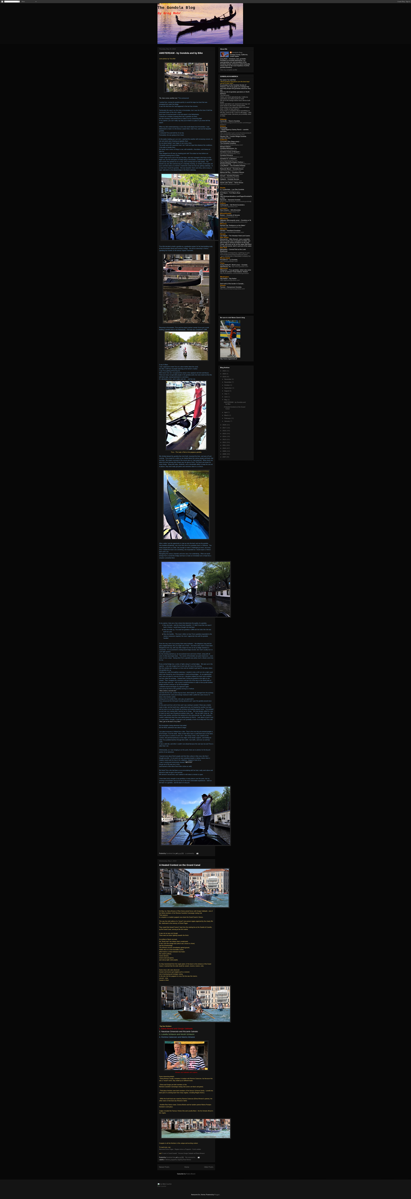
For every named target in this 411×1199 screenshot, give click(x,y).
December (228, 379)
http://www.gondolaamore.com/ (230, 170)
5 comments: (189, 853)
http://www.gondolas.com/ (229, 160)
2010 (224, 448)
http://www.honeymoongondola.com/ (232, 289)
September (228, 388)
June (226, 397)
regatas (180, 1160)
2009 (224, 451)
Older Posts (208, 1167)
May (226, 399)
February (227, 418)
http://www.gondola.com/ (228, 150)
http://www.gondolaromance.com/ (231, 157)
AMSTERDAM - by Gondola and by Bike (181, 53)
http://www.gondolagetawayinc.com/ (232, 167)
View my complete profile (228, 70)
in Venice (167, 1160)
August (226, 391)
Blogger (217, 1195)
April (226, 412)
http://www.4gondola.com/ (229, 206)
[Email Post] (197, 853)
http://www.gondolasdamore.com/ (231, 174)
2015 (224, 433)
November (228, 382)
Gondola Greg (237, 52)
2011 (224, 445)
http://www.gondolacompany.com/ (231, 145)
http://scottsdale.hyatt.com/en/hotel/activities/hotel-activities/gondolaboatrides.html (235, 133)
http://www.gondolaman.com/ (230, 191)
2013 (224, 439)
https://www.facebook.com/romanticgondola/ (236, 201)
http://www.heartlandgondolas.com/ (232, 232)
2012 (224, 442)
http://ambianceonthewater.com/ (231, 227)
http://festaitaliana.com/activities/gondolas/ (234, 273)
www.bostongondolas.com (229, 217)
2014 (224, 436)
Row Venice (187, 1160)
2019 (224, 376)
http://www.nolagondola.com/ (230, 212)
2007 (224, 457)
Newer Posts (164, 1167)
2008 (224, 454)
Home (186, 1167)
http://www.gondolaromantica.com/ (235, 222)
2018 (224, 425)
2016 (224, 431)
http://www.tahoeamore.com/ (230, 184)
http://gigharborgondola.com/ (230, 280)
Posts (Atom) (190, 1174)
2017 (224, 428)
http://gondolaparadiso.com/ (229, 177)
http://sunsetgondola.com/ (241, 164)
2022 (224, 371)
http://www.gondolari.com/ (229, 261)
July (225, 394)
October (227, 385)
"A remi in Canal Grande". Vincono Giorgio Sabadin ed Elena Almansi (183, 1153)
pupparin (174, 1160)
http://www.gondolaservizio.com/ (231, 181)
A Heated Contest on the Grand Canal (179, 865)
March (226, 415)
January (227, 421)
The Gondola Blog (176, 8)
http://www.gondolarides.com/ (230, 153)
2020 (224, 374)
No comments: (190, 1157)
